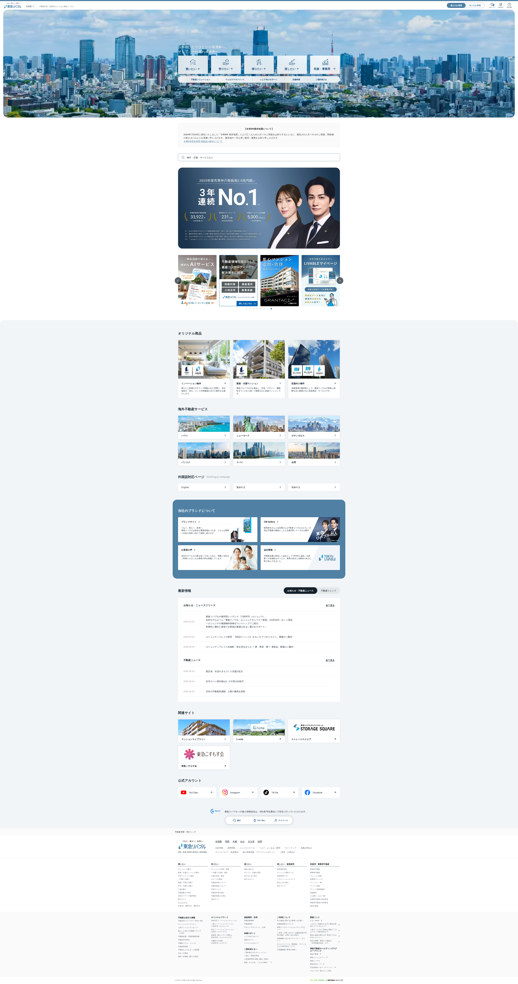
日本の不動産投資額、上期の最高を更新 (225, 691)
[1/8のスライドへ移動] (246, 308)
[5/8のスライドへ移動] (260, 308)
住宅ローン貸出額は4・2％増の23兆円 (225, 681)
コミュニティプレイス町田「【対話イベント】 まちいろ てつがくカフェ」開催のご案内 (249, 636)
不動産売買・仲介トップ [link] (185, 832)
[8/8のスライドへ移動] (271, 308)
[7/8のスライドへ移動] (267, 308)
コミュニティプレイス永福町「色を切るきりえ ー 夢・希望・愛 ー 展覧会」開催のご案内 (249, 646)
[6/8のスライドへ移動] (264, 308)
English (181, 906)
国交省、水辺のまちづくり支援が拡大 (224, 671)
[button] (216, 811)
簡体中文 (197, 906)
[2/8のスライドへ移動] (250, 308)
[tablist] (312, 590)
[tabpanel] (259, 650)
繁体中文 (188, 906)
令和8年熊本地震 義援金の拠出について (203, 141)
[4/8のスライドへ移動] (257, 308)
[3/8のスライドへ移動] (253, 308)
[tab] (300, 590)
